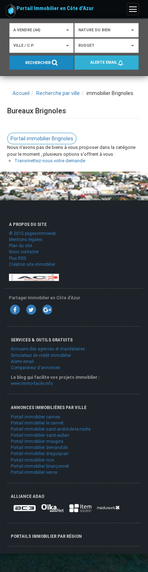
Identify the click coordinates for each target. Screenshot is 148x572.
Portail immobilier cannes (35, 416)
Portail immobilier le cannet (37, 423)
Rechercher (38, 63)
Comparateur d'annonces (35, 367)
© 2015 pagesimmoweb (32, 233)
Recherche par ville (58, 93)
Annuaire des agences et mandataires (48, 348)
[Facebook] (14, 309)
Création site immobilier (32, 264)
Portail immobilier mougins (37, 441)
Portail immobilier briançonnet (40, 466)
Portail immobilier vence (34, 472)
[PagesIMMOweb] (34, 277)
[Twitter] (31, 309)
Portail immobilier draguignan (40, 453)
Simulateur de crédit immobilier (41, 355)
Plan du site (20, 245)
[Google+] (47, 309)
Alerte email (104, 62)
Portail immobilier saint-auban (40, 435)
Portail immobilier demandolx (39, 447)
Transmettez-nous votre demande (49, 160)
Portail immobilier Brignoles (41, 138)
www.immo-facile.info (32, 383)
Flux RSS (17, 258)
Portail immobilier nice (32, 460)
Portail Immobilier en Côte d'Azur (55, 8)
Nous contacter (24, 251)
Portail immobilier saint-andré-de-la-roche (51, 429)
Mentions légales (25, 239)
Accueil (21, 93)
